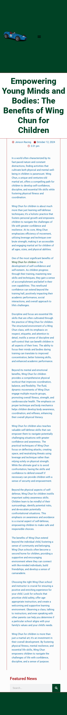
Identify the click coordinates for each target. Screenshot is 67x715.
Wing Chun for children (24, 262)
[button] (39, 36)
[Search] (56, 688)
